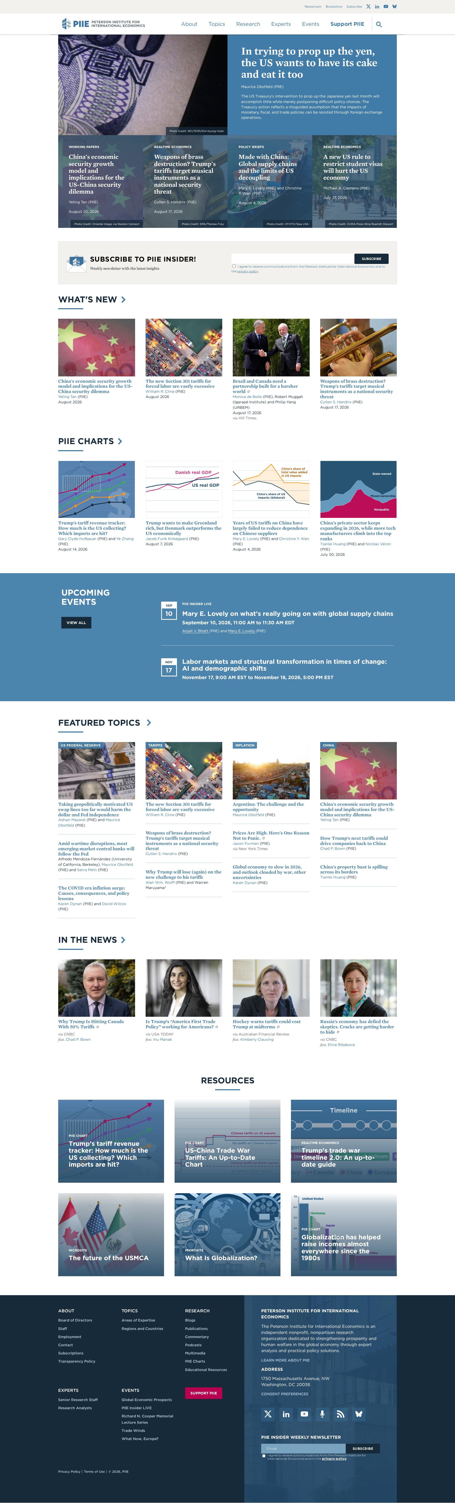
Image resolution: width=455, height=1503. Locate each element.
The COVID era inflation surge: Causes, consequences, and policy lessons (94, 893)
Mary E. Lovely (252, 188)
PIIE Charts (87, 441)
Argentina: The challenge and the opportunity (268, 806)
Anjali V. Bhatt (195, 631)
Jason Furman (246, 843)
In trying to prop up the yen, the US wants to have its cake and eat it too (309, 62)
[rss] (341, 1414)
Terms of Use (94, 1471)
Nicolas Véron (378, 544)
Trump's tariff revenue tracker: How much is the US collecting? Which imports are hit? (92, 528)
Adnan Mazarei (72, 820)
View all (76, 623)
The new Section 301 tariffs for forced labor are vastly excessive (180, 383)
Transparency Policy (76, 1361)
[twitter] (268, 1414)
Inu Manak (162, 1039)
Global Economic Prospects (147, 1400)
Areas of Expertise (138, 1320)
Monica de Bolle (247, 397)
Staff (62, 1329)
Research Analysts (75, 1408)
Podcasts (193, 1345)
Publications (196, 1329)
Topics (130, 1310)
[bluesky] (359, 1414)
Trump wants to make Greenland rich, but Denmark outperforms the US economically (183, 528)
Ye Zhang (124, 539)
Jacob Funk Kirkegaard (167, 539)
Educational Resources (206, 1370)
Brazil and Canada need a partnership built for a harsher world (265, 386)
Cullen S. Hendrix (170, 202)
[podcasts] (322, 1414)
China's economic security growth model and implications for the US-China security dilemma (96, 174)
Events (310, 24)
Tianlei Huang (333, 544)
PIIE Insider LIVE (137, 1408)
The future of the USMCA (109, 1258)
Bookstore (334, 7)
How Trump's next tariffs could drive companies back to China (354, 840)
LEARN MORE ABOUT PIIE (285, 1360)
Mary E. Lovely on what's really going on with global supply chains (287, 613)
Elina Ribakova (341, 1045)
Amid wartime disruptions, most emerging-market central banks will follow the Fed (96, 849)
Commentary (197, 1337)
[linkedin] (286, 1414)
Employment (69, 1337)
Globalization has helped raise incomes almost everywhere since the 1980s (341, 1247)
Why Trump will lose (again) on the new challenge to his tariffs (183, 874)
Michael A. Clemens (341, 188)
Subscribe (354, 7)
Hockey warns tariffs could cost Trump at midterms (267, 1024)
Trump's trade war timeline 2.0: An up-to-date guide (338, 1157)
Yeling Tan (78, 202)
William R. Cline (160, 391)
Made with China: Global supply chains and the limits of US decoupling (268, 167)
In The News (89, 940)
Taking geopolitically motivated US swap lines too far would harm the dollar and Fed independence (95, 809)
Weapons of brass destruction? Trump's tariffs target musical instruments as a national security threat (185, 174)
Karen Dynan (70, 904)
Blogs (190, 1320)
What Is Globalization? (221, 1258)
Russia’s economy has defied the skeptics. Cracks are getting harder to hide (357, 1027)
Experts (68, 1390)
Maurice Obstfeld (117, 864)
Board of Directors (75, 1320)
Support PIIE (347, 24)
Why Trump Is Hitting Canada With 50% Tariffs (91, 1024)
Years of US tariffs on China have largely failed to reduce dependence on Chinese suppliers (270, 528)
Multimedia (195, 1353)
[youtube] (304, 1414)
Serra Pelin (87, 870)
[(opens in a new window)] (368, 6)
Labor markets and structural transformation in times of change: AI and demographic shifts (284, 665)
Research (197, 1310)
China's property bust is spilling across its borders (354, 869)
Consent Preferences (284, 1394)
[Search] (378, 24)
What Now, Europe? (140, 1439)
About (66, 1310)
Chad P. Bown (333, 848)
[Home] (103, 24)
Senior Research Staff (78, 1400)
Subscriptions (70, 1353)
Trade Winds (133, 1430)
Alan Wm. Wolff (160, 882)
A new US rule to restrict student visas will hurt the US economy (353, 167)
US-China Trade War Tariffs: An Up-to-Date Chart (220, 1157)
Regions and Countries (142, 1329)
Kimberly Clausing (257, 1039)
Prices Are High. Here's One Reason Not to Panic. (271, 835)
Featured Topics (101, 723)
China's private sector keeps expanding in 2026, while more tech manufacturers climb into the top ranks (358, 530)
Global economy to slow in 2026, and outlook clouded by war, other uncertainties (269, 872)
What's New (89, 299)
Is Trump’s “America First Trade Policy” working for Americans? (180, 1024)
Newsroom (313, 7)
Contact (65, 1345)
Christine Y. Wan (294, 539)
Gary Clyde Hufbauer (77, 539)
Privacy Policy (69, 1471)
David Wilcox (114, 904)
